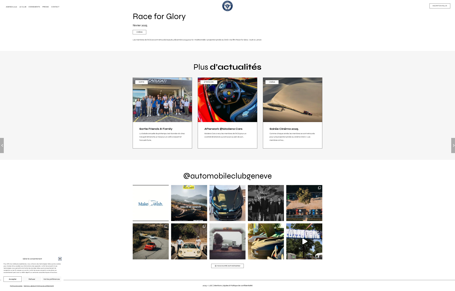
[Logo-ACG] (227, 6)
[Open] (151, 203)
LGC (211, 285)
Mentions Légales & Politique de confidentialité (39, 286)
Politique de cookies (16, 286)
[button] (60, 259)
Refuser (32, 279)
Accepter (12, 279)
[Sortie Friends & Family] (162, 113)
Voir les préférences (51, 279)
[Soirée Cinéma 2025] (292, 113)
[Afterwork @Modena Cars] (227, 113)
